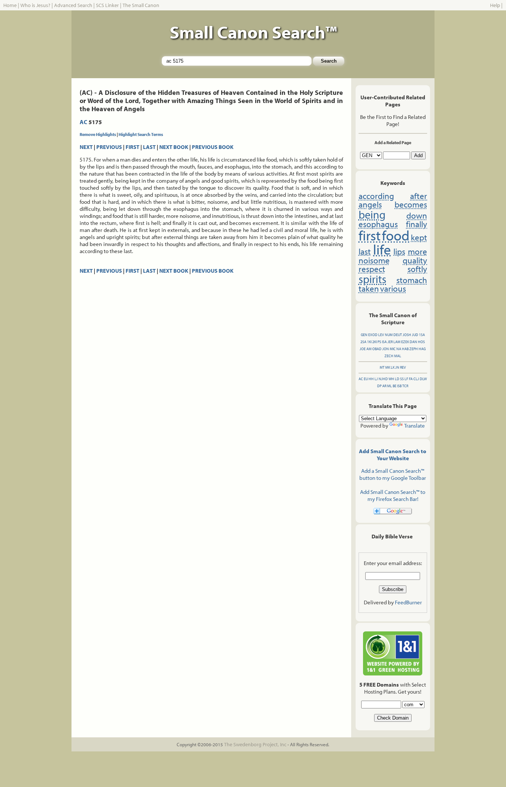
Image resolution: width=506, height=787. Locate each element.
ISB (399, 385)
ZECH (389, 355)
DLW (423, 378)
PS (379, 341)
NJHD (383, 378)
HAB (405, 348)
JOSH (407, 334)
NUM (389, 334)
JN (397, 367)
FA (411, 378)
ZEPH (413, 348)
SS (402, 378)
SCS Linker (107, 5)
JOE (363, 348)
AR (384, 385)
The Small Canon (141, 5)
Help (495, 5)
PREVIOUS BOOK (212, 146)
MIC (393, 348)
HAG (422, 348)
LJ (376, 378)
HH (371, 378)
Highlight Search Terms (141, 134)
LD (397, 378)
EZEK (405, 341)
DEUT (397, 334)
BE (394, 385)
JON (385, 348)
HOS (421, 341)
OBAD (377, 348)
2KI (374, 341)
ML (389, 385)
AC (83, 122)
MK (387, 367)
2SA (363, 341)
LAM (396, 341)
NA (398, 348)
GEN (364, 334)
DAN (413, 341)
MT (382, 367)
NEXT (86, 146)
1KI (369, 341)
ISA (384, 341)
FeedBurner (408, 602)
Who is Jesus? (35, 5)
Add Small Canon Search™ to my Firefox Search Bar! (392, 495)
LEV (381, 334)
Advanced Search (73, 5)
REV (403, 367)
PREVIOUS (109, 146)
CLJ (416, 378)
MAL (397, 355)
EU (366, 378)
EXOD (372, 334)
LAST (149, 146)
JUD (415, 334)
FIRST (132, 146)
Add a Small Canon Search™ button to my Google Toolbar (392, 474)
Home (10, 5)
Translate (414, 425)
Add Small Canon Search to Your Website (392, 455)
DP (379, 385)
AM (369, 348)
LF (406, 378)
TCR (405, 385)
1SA (422, 334)
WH (391, 378)
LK (393, 367)
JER (390, 341)
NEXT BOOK (173, 146)
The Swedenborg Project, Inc (255, 744)
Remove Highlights (98, 134)
